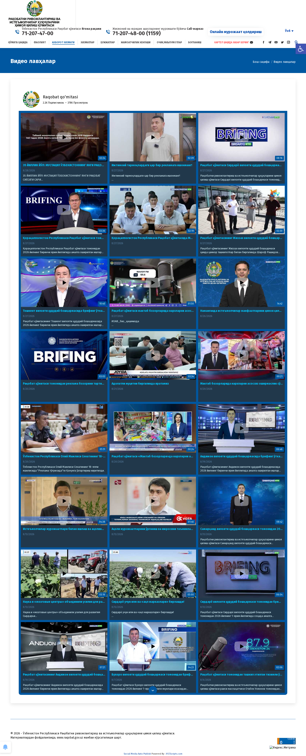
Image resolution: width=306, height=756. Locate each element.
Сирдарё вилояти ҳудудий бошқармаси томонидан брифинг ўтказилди (241, 602)
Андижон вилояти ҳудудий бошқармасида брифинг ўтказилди (241, 456)
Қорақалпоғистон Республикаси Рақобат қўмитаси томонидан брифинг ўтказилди (64, 238)
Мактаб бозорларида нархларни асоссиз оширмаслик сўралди (241, 383)
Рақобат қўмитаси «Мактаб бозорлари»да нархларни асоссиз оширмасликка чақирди (153, 456)
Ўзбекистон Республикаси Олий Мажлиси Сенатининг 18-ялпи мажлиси (64, 456)
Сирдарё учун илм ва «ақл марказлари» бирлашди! (148, 602)
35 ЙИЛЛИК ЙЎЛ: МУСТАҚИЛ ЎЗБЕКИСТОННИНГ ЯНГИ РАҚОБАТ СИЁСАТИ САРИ (64, 165)
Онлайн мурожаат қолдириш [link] (236, 32)
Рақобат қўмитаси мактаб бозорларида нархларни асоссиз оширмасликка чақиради (153, 311)
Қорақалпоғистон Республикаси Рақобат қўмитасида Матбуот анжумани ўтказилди (153, 238)
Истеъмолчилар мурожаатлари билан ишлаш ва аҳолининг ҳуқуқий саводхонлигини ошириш (64, 529)
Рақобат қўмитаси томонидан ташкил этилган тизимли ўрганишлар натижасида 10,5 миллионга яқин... (241, 674)
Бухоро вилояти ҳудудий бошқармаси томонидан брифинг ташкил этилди (153, 674)
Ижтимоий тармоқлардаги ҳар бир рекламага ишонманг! (152, 165)
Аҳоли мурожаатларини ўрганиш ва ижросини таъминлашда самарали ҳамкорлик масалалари (153, 529)
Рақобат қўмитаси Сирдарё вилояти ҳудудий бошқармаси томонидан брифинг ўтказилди (241, 165)
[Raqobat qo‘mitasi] (31, 99)
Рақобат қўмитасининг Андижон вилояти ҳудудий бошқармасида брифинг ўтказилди (64, 674)
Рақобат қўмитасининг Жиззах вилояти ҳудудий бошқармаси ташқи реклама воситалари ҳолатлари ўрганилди (241, 238)
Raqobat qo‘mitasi (60, 96)
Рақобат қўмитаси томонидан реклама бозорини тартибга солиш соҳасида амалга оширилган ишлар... (64, 383)
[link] (301, 49)
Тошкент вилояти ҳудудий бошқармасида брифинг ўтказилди (64, 311)
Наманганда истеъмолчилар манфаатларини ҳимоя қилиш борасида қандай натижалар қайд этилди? (241, 311)
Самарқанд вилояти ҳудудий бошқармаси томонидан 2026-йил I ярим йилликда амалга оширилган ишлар (241, 529)
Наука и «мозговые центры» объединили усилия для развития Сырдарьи (64, 602)
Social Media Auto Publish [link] (137, 753)
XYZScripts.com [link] (174, 753)
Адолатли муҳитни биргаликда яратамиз (140, 383)
